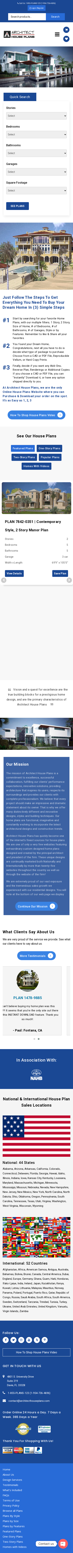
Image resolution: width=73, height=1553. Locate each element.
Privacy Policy (11, 1505)
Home (6, 1469)
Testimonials (10, 1485)
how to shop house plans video (36, 1352)
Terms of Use (11, 1500)
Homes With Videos (36, 466)
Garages (11, 164)
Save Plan (60, 573)
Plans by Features (14, 1526)
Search (55, 16)
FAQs (6, 1495)
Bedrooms (13, 126)
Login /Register (37, 8)
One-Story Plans (49, 448)
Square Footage (16, 182)
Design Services (12, 1479)
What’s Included (12, 1490)
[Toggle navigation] (57, 34)
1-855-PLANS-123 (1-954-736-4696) (29, 1393)
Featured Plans (23, 448)
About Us (8, 1474)
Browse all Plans (13, 1510)
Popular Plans (50, 457)
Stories (11, 108)
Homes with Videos (15, 1547)
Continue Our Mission (33, 906)
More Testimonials (33, 956)
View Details (14, 573)
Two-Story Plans (24, 457)
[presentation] (3, 580)
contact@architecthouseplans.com (29, 1400)
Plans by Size (11, 1521)
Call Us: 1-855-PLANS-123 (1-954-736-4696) (37, 3)
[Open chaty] (63, 1544)
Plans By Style (11, 1516)
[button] (34, 1039)
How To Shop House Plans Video (33, 415)
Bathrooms (13, 145)
